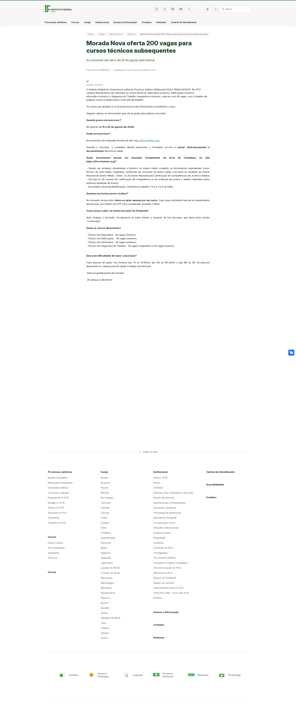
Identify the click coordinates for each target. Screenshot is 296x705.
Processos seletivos (56, 22)
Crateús (105, 522)
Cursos (75, 22)
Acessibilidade (215, 484)
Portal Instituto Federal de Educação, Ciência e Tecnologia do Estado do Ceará (58, 8)
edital (172, 106)
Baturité (105, 492)
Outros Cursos (55, 542)
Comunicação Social (164, 522)
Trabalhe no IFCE (57, 522)
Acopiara (105, 482)
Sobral (104, 612)
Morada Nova (116, 34)
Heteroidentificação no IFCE (168, 587)
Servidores (53, 517)
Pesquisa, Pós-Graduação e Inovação (173, 492)
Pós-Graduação (56, 547)
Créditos (211, 497)
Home (90, 34)
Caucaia (105, 512)
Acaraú (104, 477)
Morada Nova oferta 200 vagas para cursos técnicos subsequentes (174, 34)
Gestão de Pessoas (163, 497)
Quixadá (105, 607)
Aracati (104, 487)
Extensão (158, 487)
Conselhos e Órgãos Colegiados (170, 562)
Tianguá (105, 627)
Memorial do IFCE (162, 572)
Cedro (104, 517)
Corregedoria (160, 552)
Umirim (104, 637)
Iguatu (104, 547)
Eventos (157, 597)
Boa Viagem (107, 497)
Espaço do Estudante (164, 577)
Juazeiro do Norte (110, 567)
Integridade (159, 537)
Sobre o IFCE (160, 477)
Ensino (156, 482)
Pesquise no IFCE (57, 512)
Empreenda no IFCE (58, 497)
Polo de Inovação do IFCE (167, 567)
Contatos (147, 22)
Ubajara (105, 632)
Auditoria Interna (162, 532)
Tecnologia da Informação (167, 512)
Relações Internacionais (166, 527)
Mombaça (106, 587)
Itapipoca (106, 552)
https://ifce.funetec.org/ (147, 140)
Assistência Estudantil (164, 517)
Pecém (104, 602)
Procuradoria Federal (164, 557)
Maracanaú (106, 577)
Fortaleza (105, 532)
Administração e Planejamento (169, 502)
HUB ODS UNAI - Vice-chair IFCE (171, 592)
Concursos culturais (58, 492)
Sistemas (161, 22)
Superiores (53, 552)
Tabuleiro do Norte (110, 617)
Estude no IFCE (56, 507)
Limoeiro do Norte (110, 572)
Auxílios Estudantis (57, 477)
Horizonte (106, 542)
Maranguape (107, 582)
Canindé (105, 507)
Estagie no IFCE (56, 502)
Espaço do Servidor (163, 582)
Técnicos (53, 557)
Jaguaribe (106, 557)
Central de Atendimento (184, 22)
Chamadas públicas (58, 487)
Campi (87, 22)
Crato (104, 527)
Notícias (131, 34)
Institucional (102, 22)
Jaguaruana (107, 562)
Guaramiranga (108, 537)
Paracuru (105, 597)
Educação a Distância (164, 507)
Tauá (103, 622)
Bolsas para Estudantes (60, 482)
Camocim (106, 502)
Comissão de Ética (163, 547)
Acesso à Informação (125, 22)
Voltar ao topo (150, 451)
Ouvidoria (158, 542)
